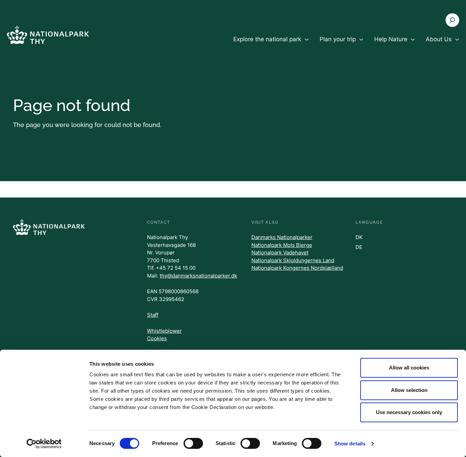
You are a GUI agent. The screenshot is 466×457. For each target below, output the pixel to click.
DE (358, 247)
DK (359, 237)
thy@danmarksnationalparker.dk (198, 275)
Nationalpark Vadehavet (279, 252)
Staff (152, 315)
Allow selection (409, 390)
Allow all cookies (409, 368)
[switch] (193, 443)
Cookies (157, 338)
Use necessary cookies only (409, 412)
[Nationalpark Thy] (48, 35)
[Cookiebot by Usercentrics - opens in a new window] (44, 444)
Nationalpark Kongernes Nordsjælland (297, 268)
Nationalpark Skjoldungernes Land (292, 260)
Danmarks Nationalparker (281, 237)
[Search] (452, 20)
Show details (349, 443)
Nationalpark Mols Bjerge (281, 245)
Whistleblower (164, 331)
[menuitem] (271, 45)
